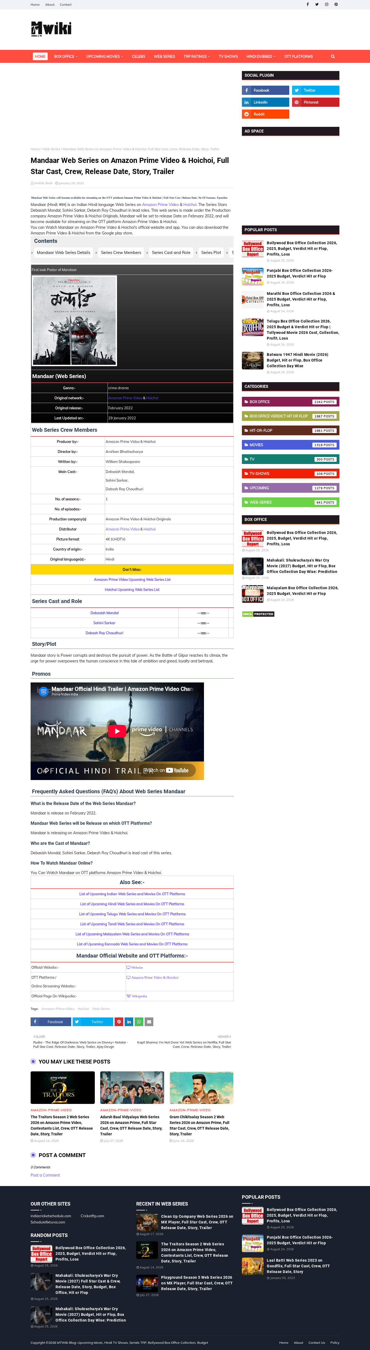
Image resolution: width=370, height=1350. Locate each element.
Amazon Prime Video (160, 204)
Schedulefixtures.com (48, 1222)
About (49, 4)
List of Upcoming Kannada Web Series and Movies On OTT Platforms (132, 944)
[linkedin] (265, 102)
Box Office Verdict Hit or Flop (286, 416)
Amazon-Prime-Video (58, 1009)
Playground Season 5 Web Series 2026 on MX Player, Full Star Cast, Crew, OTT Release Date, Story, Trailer (197, 1283)
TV (286, 459)
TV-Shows (286, 473)
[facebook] (307, 4)
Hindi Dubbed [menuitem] (259, 56)
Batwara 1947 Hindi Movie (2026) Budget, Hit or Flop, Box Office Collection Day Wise (298, 360)
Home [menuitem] (40, 56)
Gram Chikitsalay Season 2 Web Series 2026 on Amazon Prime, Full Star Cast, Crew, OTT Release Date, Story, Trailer (199, 1125)
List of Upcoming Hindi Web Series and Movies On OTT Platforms (132, 904)
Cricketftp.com (92, 1216)
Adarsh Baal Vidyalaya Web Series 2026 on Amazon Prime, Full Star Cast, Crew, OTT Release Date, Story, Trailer (131, 1125)
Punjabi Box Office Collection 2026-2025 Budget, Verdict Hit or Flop (300, 273)
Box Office (286, 401)
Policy (334, 1343)
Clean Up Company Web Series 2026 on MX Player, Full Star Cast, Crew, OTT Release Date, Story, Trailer (197, 1222)
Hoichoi (189, 204)
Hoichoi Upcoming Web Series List (132, 589)
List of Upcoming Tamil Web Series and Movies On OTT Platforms (132, 924)
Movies (286, 445)
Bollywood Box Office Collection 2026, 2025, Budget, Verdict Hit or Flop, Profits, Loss (302, 248)
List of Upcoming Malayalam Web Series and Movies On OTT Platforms (132, 934)
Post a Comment (45, 1175)
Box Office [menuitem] (64, 56)
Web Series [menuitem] (164, 56)
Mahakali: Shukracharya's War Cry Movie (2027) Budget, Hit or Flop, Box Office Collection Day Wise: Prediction (302, 566)
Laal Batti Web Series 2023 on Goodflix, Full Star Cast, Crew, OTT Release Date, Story (298, 1266)
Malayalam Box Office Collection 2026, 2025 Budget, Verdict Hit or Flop (303, 591)
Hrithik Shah (43, 183)
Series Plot (211, 252)
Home (35, 4)
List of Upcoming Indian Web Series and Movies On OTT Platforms (132, 894)
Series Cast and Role (171, 252)
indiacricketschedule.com (51, 1216)
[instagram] (326, 4)
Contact (66, 4)
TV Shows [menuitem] (228, 56)
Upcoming (286, 488)
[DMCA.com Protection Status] (258, 616)
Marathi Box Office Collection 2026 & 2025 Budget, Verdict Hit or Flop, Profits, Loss (301, 299)
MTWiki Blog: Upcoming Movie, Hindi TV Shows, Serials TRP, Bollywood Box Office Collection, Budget (132, 1343)
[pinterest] (336, 4)
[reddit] (265, 114)
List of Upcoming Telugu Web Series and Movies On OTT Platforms (132, 914)
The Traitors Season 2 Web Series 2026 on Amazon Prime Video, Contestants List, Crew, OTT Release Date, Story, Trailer (62, 1125)
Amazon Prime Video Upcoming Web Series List (132, 579)
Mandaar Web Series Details (63, 252)
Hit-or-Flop (286, 430)
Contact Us (317, 1343)
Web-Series (51, 149)
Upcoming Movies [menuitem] (103, 56)
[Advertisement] (132, 109)
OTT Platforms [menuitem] (298, 56)
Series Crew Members (121, 252)
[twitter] (317, 4)
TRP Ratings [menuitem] (195, 56)
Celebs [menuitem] (138, 56)
